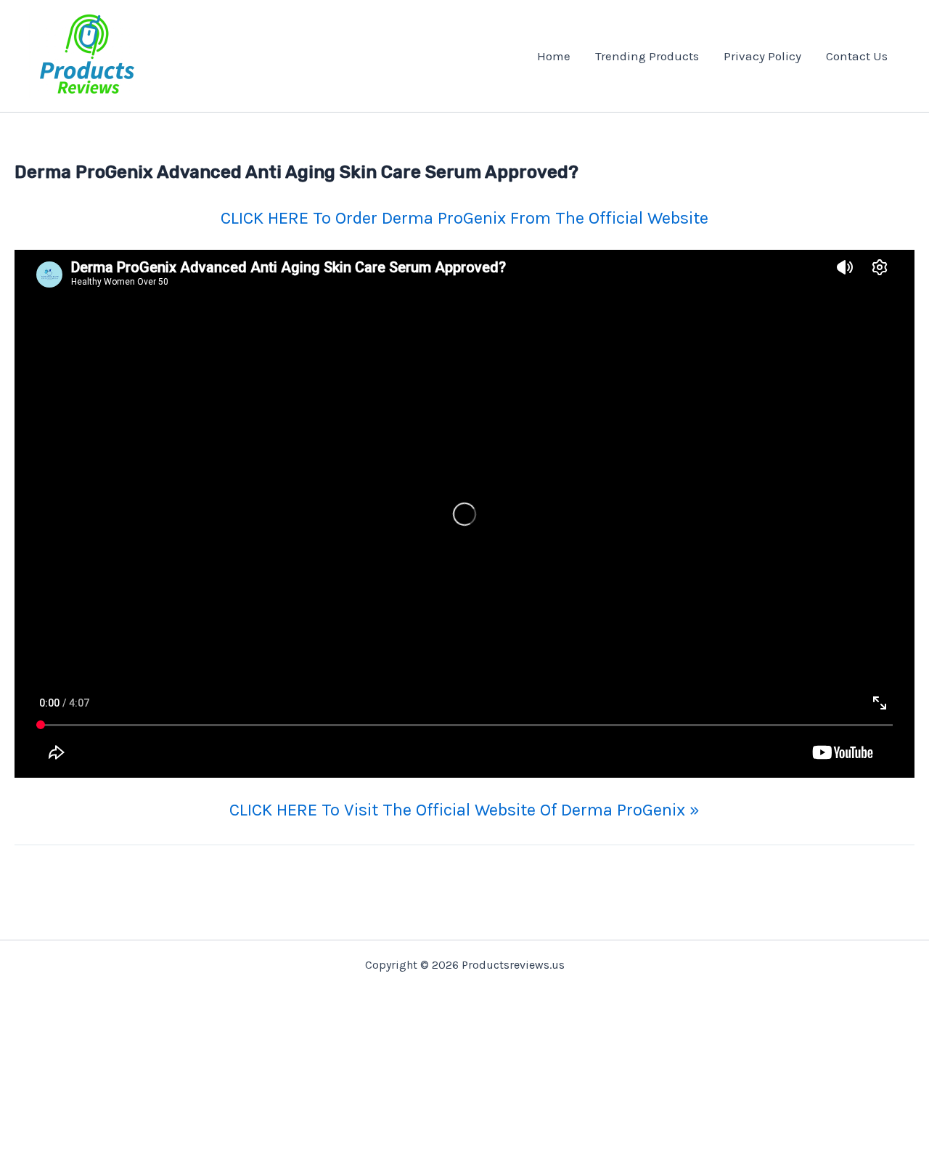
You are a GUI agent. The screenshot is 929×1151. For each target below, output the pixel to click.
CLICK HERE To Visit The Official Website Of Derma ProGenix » (464, 810)
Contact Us (857, 56)
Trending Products (647, 56)
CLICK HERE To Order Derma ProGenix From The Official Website (464, 218)
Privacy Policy (762, 56)
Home (553, 56)
